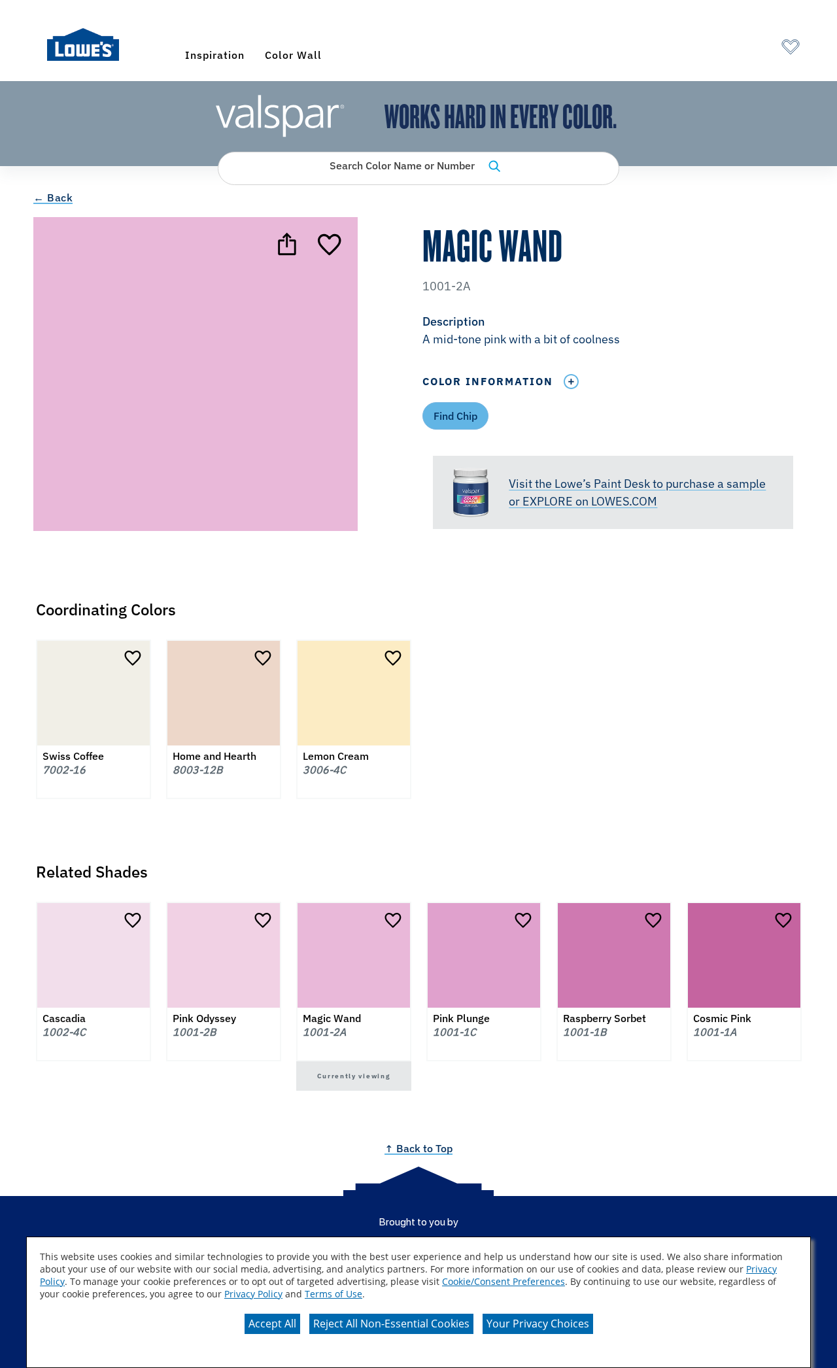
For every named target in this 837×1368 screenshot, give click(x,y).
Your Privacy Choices (538, 1323)
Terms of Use (333, 1294)
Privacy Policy (253, 1294)
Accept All (272, 1323)
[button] (612, 331)
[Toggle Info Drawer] (571, 382)
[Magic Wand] (331, 244)
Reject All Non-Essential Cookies (391, 1323)
